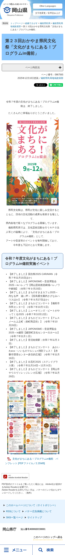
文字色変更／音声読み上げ (47, 13)
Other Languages (48, 6)
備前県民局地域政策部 (52, 78)
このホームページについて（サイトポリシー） (31, 505)
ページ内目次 (32, 67)
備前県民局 (45, 23)
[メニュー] (16, 550)
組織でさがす (31, 23)
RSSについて (13, 511)
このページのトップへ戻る (47, 537)
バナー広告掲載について (38, 511)
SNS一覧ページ (14, 517)
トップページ (16, 23)
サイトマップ (34, 517)
